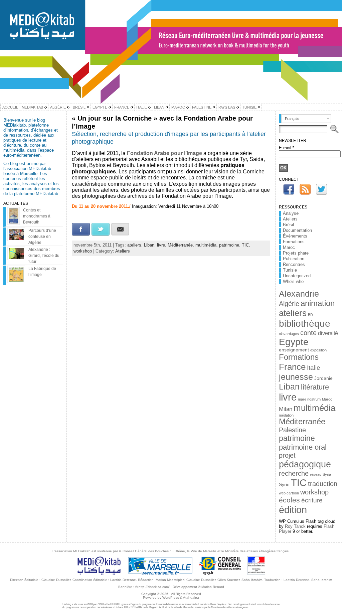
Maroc (289, 247)
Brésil (288, 224)
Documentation (297, 230)
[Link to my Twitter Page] (321, 189)
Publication (293, 258)
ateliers (134, 245)
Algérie (289, 303)
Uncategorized (297, 275)
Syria (327, 474)
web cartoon (289, 493)
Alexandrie (299, 293)
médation (286, 415)
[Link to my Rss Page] (305, 189)
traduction (322, 483)
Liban (149, 245)
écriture (312, 500)
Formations (294, 241)
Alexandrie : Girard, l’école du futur (43, 255)
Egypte (294, 342)
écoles (289, 500)
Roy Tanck (295, 526)
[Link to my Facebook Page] (288, 189)
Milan (285, 409)
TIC (245, 245)
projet (287, 455)
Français (292, 119)
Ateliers (122, 251)
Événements (295, 236)
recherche (294, 473)
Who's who (293, 281)
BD (310, 315)
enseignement (294, 349)
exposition (318, 350)
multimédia (205, 245)
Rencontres (294, 264)
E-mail (286, 147)
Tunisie (290, 270)
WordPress (170, 597)
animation (318, 303)
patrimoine (229, 245)
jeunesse (296, 376)
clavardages (289, 334)
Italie (313, 367)
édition (293, 509)
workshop (82, 251)
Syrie (284, 484)
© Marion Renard (211, 587)
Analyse (291, 213)
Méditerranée (180, 245)
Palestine (292, 430)
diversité (328, 333)
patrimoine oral (303, 447)
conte (308, 332)
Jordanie (323, 378)
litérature (315, 387)
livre (161, 245)
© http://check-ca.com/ (152, 587)
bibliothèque (304, 323)
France (292, 367)
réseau (315, 474)
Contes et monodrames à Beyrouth (36, 216)
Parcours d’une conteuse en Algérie (42, 236)
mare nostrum (309, 399)
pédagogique (305, 464)
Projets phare (296, 253)
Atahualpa (191, 597)
